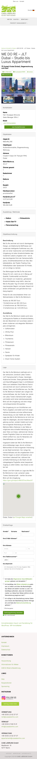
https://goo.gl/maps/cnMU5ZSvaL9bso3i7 (18, 480)
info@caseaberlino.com (9, 727)
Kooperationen (6, 683)
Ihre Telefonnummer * (10, 556)
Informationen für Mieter (9, 664)
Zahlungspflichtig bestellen (13, 612)
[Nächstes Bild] (33, 90)
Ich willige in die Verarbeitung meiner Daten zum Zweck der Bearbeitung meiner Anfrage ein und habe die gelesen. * (19, 602)
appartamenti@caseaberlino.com (13, 738)
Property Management (18, 23)
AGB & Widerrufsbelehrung (10, 668)
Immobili (8, 48)
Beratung (24, 19)
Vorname (14, 531)
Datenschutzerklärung (23, 603)
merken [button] (30, 72)
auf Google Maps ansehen (22, 517)
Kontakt (22, 1)
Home (3, 48)
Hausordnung (6, 661)
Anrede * (6, 531)
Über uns (15, 1)
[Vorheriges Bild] (3, 90)
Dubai (14, 48)
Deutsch (30, 10)
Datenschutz (5, 650)
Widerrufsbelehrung (23, 584)
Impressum (5, 646)
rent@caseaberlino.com (9, 717)
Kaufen (16, 19)
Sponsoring (5, 686)
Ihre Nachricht (7, 563)
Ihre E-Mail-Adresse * (10, 538)
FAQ (2, 679)
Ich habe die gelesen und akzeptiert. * (19, 580)
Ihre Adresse (7, 545)
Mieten (9, 19)
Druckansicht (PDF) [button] (19, 72)
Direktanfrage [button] (7, 74)
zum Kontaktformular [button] (18, 127)
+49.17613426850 (9, 123)
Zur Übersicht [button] (7, 72)
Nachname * (26, 531)
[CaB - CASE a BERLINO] (8, 10)
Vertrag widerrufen (10, 704)
